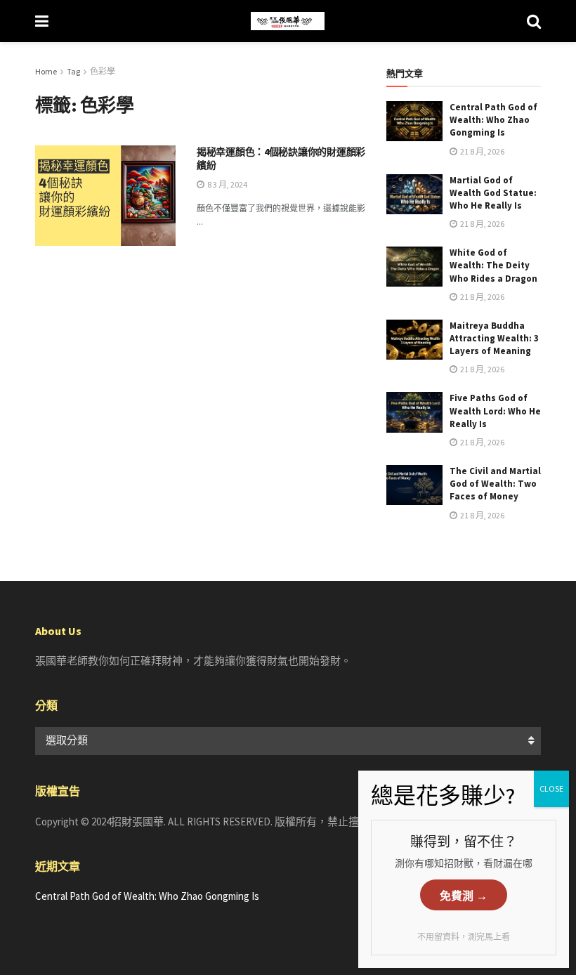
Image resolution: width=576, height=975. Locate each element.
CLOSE (551, 788)
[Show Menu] (41, 21)
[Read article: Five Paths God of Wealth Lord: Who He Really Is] (414, 412)
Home (46, 71)
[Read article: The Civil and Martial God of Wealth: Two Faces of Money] (414, 485)
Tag (73, 71)
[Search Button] (534, 21)
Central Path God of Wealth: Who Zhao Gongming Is (493, 119)
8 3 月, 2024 (226, 184)
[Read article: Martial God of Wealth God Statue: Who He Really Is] (414, 194)
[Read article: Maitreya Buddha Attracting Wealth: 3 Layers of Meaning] (414, 340)
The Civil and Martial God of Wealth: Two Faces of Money (495, 483)
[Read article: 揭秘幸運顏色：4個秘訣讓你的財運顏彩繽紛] (105, 195)
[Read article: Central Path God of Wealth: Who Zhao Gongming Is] (414, 121)
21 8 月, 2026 (481, 151)
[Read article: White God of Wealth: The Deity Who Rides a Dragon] (414, 267)
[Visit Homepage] (288, 21)
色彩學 (102, 71)
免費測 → (463, 896)
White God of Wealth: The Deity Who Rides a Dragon (493, 265)
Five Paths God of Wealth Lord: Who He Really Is (495, 410)
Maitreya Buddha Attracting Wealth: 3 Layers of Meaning (494, 338)
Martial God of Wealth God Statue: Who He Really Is (493, 192)
